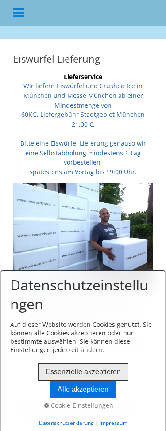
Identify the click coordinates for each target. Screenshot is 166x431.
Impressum (113, 423)
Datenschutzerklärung (66, 423)
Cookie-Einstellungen (81, 405)
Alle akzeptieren (83, 389)
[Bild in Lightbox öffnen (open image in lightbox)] (83, 235)
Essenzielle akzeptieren (83, 371)
